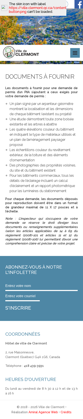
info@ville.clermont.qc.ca (23, 370)
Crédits (66, 412)
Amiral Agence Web (43, 412)
